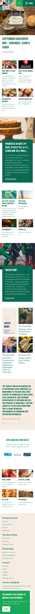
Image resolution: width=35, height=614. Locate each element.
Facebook (5, 566)
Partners (5, 527)
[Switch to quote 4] (10, 424)
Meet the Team (7, 524)
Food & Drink (6, 538)
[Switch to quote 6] (15, 424)
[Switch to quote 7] (17, 424)
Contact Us (5, 530)
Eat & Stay (5, 541)
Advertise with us (7, 578)
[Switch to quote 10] (25, 424)
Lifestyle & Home (7, 544)
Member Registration (9, 555)
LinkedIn (5, 575)
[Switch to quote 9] (22, 424)
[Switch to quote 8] (20, 424)
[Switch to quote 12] (29, 424)
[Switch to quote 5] (13, 424)
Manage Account (7, 558)
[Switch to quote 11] (27, 424)
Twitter (4, 569)
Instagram (5, 572)
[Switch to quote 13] (32, 424)
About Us (5, 521)
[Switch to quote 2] (5, 424)
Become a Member (8, 552)
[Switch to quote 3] (8, 424)
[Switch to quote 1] (3, 424)
